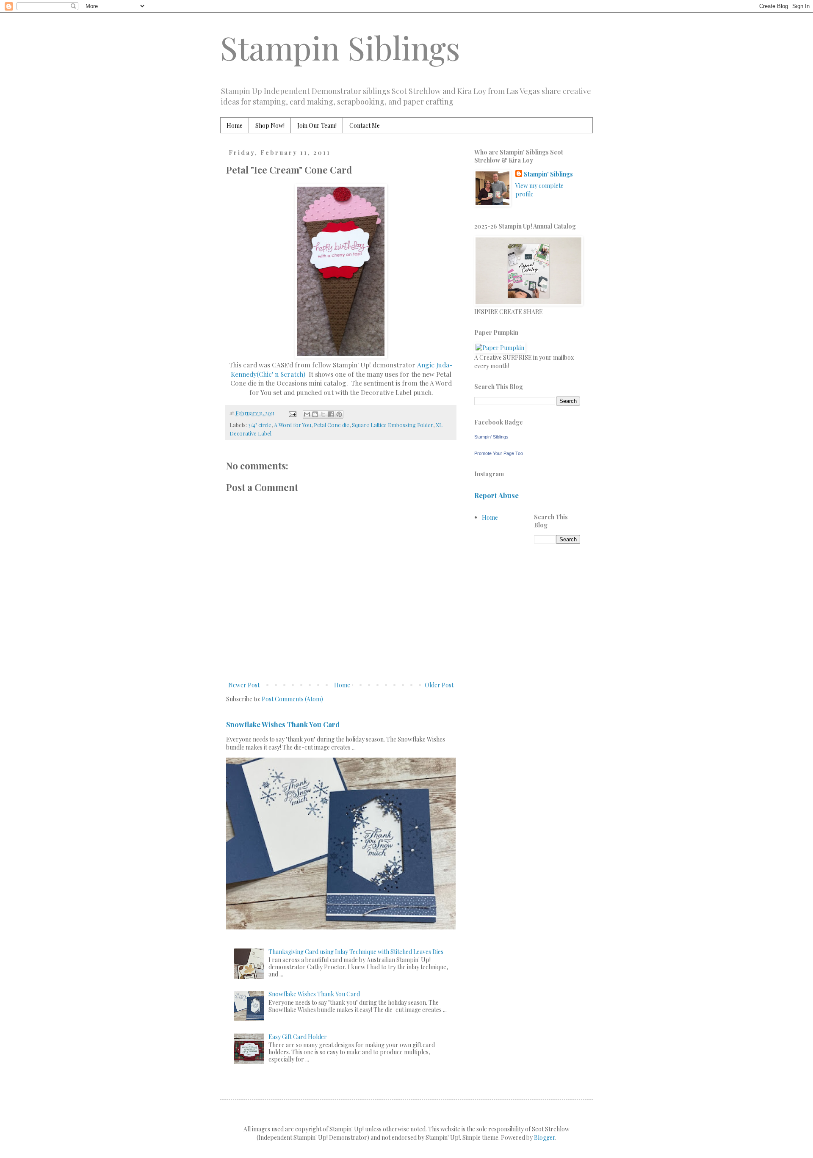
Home (235, 125)
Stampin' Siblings (548, 174)
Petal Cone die (331, 424)
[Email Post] (292, 412)
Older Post (439, 685)
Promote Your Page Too (498, 453)
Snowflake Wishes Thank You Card (283, 724)
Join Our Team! (317, 125)
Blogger (544, 1137)
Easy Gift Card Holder (297, 1037)
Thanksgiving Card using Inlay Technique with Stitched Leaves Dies (355, 952)
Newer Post (244, 685)
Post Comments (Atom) (292, 699)
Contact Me (364, 125)
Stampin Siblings (340, 47)
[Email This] (307, 414)
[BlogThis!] (315, 414)
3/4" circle (259, 424)
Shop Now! (270, 125)
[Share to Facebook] (331, 414)
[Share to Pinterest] (339, 414)
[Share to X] (323, 414)
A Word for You (292, 424)
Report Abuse (496, 495)
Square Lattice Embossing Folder (392, 424)
